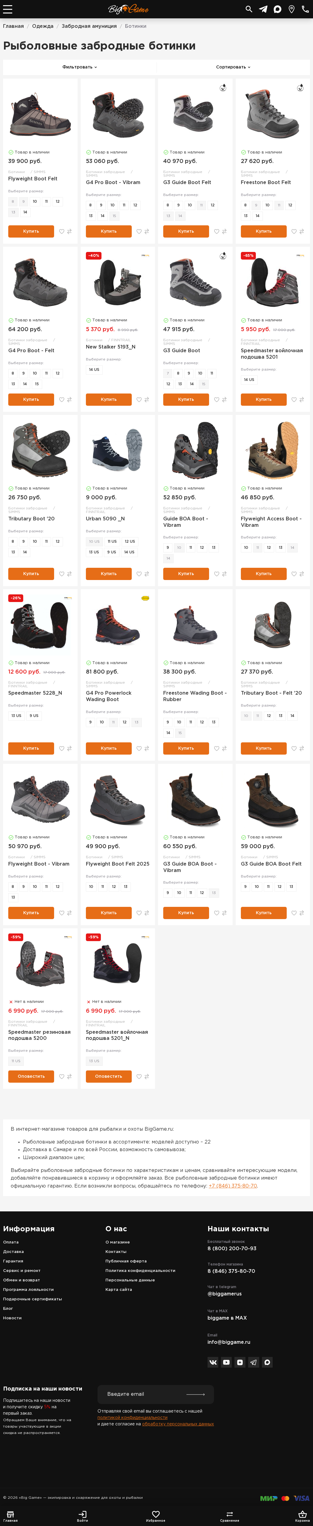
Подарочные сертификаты (32, 1299)
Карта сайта (118, 1289)
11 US (112, 541)
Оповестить (31, 1076)
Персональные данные (130, 1280)
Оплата (11, 1242)
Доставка (13, 1252)
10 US (94, 541)
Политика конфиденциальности (140, 1271)
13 (13, 212)
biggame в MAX (227, 1318)
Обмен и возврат (21, 1280)
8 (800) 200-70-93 (232, 1249)
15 (114, 216)
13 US (94, 552)
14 (25, 212)
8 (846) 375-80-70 (231, 1271)
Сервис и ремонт (22, 1271)
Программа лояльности (28, 1289)
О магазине (117, 1242)
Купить (31, 231)
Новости (12, 1318)
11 (46, 201)
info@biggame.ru (229, 1342)
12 (58, 201)
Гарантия (13, 1261)
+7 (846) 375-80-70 (233, 1186)
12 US (130, 541)
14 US (94, 369)
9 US (111, 552)
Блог (8, 1308)
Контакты (116, 1252)
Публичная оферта (126, 1261)
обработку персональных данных (178, 1424)
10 (35, 201)
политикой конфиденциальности (133, 1418)
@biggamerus (225, 1294)
